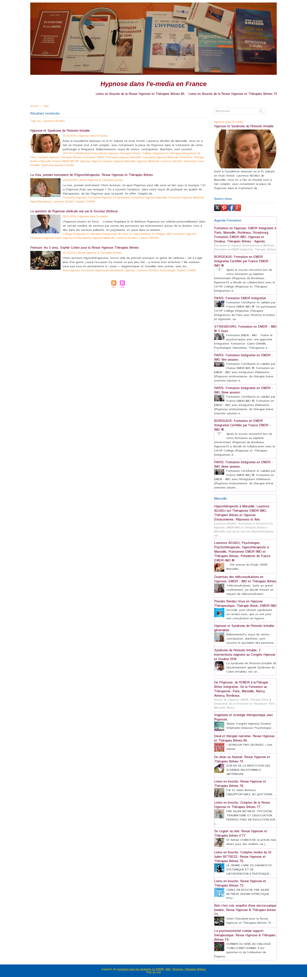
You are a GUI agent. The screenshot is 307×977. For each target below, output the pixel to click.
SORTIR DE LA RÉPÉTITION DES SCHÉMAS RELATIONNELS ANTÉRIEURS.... (248, 770)
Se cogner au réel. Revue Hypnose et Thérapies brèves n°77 (240, 833)
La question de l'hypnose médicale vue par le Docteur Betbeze (74, 211)
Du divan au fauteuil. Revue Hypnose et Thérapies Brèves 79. (242, 759)
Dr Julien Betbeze (140, 234)
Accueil (34, 106)
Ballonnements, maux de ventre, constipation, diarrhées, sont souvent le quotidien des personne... (251, 638)
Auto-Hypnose (71, 270)
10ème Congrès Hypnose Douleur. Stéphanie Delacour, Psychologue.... (250, 726)
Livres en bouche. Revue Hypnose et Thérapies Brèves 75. (240, 883)
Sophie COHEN (85, 202)
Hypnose (85, 161)
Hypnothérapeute (40, 202)
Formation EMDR (93, 157)
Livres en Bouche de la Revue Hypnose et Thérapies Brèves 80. (113, 94)
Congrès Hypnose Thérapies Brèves (60, 157)
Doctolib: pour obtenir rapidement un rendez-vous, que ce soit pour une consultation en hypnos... (249, 614)
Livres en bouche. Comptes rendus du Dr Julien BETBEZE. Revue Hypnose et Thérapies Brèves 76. (242, 856)
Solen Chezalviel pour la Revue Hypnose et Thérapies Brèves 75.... (250, 921)
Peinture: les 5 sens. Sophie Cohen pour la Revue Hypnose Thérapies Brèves (84, 248)
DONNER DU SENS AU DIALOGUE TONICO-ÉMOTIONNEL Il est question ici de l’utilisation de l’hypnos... (242, 950)
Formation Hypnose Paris (45, 238)
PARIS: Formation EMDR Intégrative (240, 298)
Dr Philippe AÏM (161, 234)
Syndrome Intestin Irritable (57, 165)
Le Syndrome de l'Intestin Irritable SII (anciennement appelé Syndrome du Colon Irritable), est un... (251, 667)
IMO (168, 969)
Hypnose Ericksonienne (77, 238)
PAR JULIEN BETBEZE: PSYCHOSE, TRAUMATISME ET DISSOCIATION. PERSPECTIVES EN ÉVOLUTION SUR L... (244, 817)
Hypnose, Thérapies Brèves (189, 969)
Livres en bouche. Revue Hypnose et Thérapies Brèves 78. (240, 783)
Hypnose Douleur (102, 161)
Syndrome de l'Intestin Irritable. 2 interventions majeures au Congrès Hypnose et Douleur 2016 (244, 654)
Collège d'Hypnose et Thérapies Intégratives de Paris (95, 234)
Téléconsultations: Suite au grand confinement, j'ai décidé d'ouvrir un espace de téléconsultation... (250, 590)
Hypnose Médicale (148, 161)
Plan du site (153, 972)
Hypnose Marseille (125, 161)
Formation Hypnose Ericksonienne (109, 198)
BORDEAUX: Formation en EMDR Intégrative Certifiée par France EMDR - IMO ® (242, 261)
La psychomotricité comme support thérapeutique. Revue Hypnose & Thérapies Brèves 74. (244, 935)
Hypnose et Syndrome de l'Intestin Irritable (60, 130)
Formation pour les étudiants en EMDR (140, 969)
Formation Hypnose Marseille (123, 157)
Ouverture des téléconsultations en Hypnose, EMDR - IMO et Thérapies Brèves (245, 579)
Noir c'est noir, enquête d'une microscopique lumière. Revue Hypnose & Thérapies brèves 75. (245, 910)
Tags (46, 106)
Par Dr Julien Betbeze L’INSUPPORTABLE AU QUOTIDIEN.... (250, 792)
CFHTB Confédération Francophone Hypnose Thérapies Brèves (102, 153)
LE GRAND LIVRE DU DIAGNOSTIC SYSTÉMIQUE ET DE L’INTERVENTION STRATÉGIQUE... (249, 869)
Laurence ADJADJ (171, 161)
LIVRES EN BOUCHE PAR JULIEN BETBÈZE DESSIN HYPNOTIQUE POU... (247, 894)
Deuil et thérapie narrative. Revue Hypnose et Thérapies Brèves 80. (244, 738)
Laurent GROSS (149, 238)
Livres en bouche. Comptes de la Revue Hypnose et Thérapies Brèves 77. (242, 804)
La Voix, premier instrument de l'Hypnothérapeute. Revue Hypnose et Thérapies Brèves (91, 175)
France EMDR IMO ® (65, 161)
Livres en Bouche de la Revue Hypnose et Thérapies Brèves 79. (206, 94)
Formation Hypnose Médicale (160, 157)
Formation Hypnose (75, 198)
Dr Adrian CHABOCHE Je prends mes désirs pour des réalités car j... (251, 842)
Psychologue (167, 270)
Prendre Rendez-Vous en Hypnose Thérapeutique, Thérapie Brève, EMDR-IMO (245, 603)
